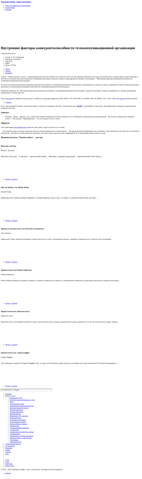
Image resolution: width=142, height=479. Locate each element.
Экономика (14, 440)
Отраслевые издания (17, 422)
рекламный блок (20, 127)
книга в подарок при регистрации (18, 6)
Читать (8, 71)
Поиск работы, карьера (18, 424)
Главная (8, 394)
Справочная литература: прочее (22, 432)
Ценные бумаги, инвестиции (21, 438)
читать (121, 98)
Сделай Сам (14, 430)
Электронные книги (13, 444)
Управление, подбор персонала (21, 436)
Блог (7, 454)
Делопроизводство (17, 404)
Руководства (14, 426)
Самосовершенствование (19, 428)
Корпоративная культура (19, 408)
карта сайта (9, 466)
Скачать (8, 102)
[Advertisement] (50, 28)
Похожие (8, 73)
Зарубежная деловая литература (22, 406)
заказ (7, 462)
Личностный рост (16, 410)
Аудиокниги (10, 446)
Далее (7, 69)
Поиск (7, 450)
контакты (8, 464)
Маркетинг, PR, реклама (19, 416)
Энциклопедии (15, 442)
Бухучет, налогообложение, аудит (22, 400)
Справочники (15, 434)
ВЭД (11, 402)
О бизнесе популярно (18, 420)
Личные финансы (16, 412)
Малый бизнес (15, 414)
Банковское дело (16, 398)
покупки (9, 98)
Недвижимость (15, 418)
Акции (8, 452)
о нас (7, 460)
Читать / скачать (11, 179)
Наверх (8, 473)
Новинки (8, 448)
